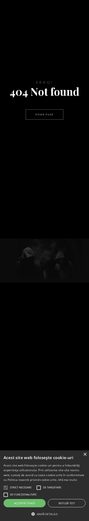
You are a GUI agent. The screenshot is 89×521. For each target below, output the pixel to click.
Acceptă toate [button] (24, 503)
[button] (44, 514)
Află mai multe (67, 480)
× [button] (85, 454)
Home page (44, 114)
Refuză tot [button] (67, 503)
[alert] (44, 485)
